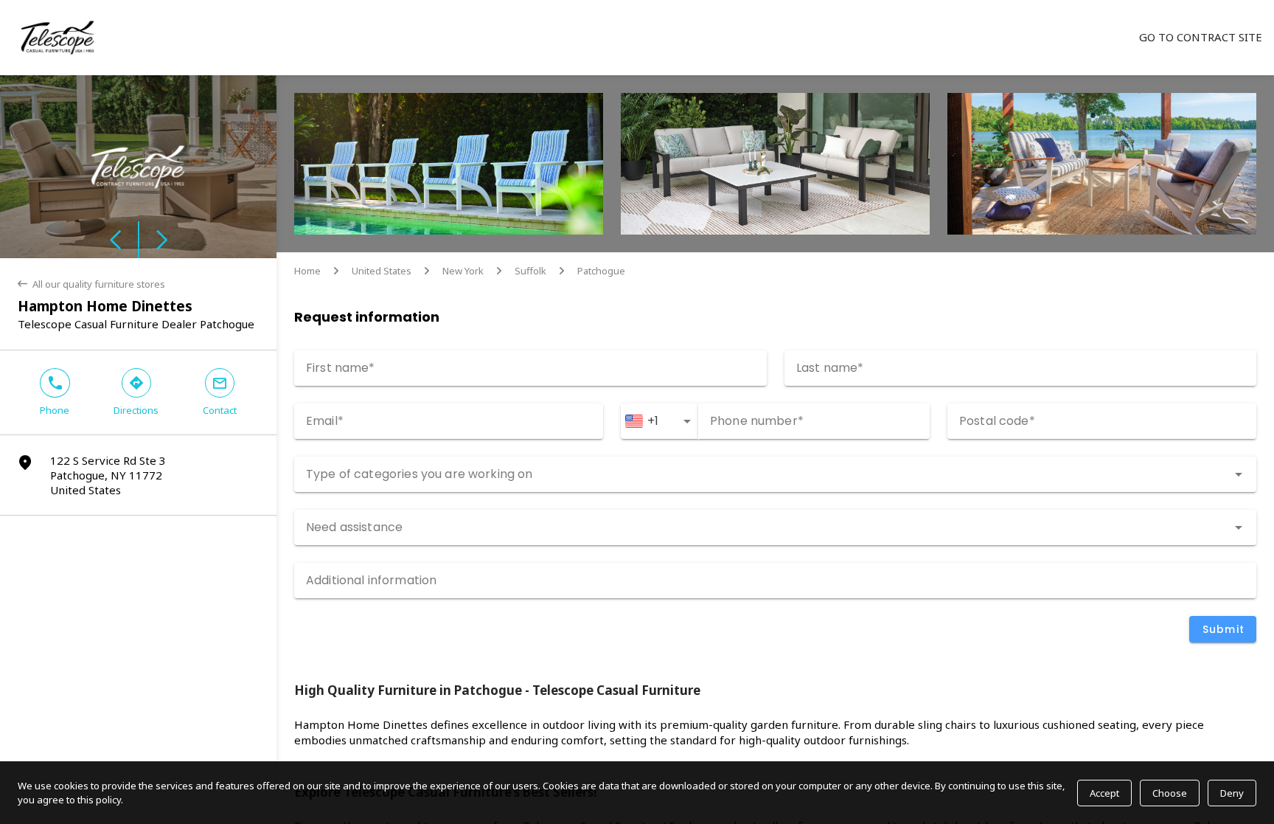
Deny (1232, 793)
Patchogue (601, 270)
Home (307, 270)
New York (463, 270)
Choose (1169, 793)
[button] (69, 166)
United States (381, 270)
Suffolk (530, 270)
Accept (1104, 793)
